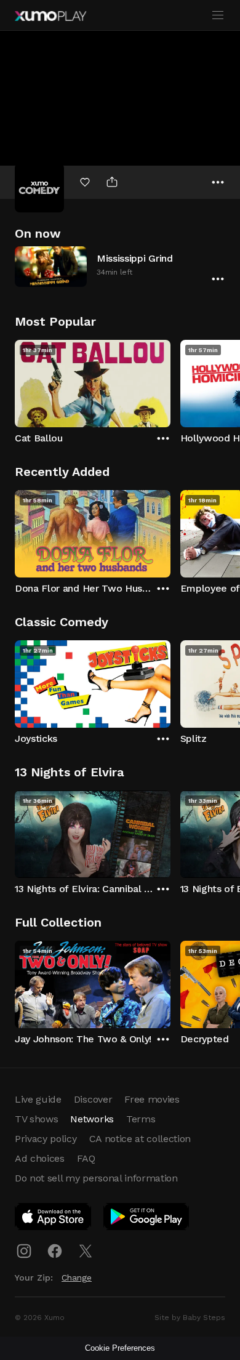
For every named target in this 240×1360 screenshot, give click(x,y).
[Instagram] (24, 1251)
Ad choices (40, 1158)
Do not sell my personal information (96, 1178)
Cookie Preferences (120, 1348)
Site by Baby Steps (189, 1317)
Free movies (151, 1099)
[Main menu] (217, 15)
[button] (120, 266)
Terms (140, 1119)
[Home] (50, 16)
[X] (85, 1251)
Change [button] (77, 1277)
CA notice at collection (140, 1139)
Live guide (38, 1099)
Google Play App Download (147, 1219)
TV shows (36, 1119)
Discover (93, 1099)
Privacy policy (46, 1139)
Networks (91, 1119)
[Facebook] (55, 1251)
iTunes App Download (53, 1219)
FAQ (86, 1158)
